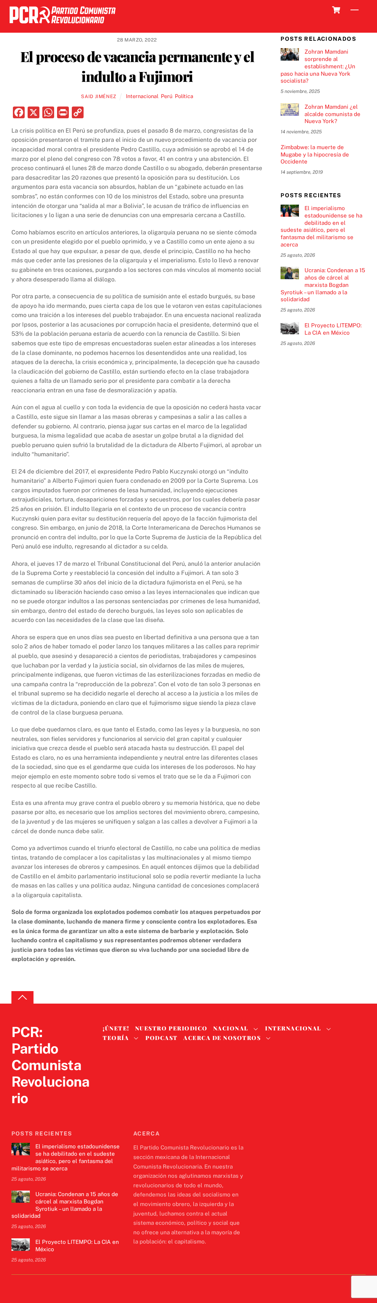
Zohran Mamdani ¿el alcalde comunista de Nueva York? (332, 114)
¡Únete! (116, 1028)
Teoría (116, 1037)
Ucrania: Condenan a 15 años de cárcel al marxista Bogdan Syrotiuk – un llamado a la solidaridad (323, 284)
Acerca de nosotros (222, 1037)
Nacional (231, 1028)
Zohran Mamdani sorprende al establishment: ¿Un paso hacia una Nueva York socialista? (318, 66)
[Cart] (336, 10)
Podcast (161, 1037)
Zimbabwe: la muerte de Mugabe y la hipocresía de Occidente (315, 154)
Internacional (142, 96)
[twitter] (18, 1113)
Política (184, 96)
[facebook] (36, 1113)
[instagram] (54, 1113)
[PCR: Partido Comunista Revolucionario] (62, 25)
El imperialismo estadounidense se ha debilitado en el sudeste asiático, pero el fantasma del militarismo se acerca (321, 226)
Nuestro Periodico (171, 1028)
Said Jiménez (98, 96)
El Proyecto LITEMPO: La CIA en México (333, 329)
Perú (166, 96)
